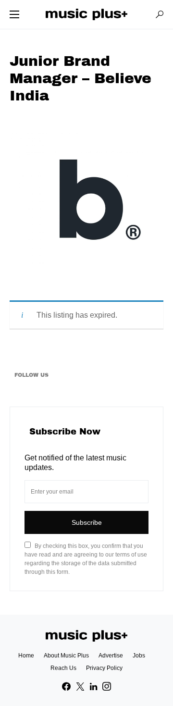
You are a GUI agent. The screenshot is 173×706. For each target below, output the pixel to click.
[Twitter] (80, 686)
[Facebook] (66, 686)
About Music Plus (66, 655)
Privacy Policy (104, 668)
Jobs (139, 655)
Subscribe (87, 522)
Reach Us (63, 668)
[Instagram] (106, 686)
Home (26, 655)
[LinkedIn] (93, 686)
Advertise (111, 655)
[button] (14, 14)
